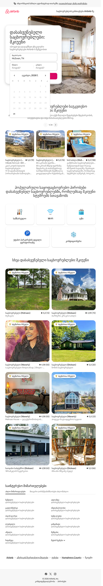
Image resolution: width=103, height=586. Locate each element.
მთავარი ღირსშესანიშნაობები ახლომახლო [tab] (49, 491)
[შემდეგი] (55, 125)
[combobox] (33, 58)
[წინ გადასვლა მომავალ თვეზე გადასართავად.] (45, 75)
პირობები (62, 581)
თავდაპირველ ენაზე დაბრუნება (73, 3)
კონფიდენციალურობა (45, 581)
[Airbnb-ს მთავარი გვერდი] (12, 11)
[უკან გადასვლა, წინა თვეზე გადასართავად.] (14, 75)
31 (14, 114)
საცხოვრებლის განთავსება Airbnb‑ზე (75, 11)
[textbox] (21, 67)
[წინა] (45, 125)
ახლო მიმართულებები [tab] (15, 491)
